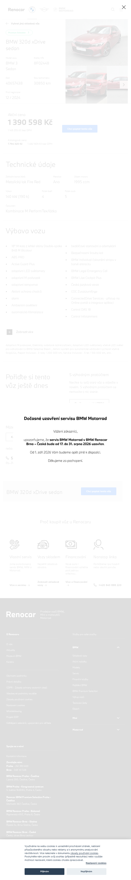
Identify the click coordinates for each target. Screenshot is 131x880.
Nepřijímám (86, 871)
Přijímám (44, 871)
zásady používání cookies (84, 853)
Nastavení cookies (96, 863)
